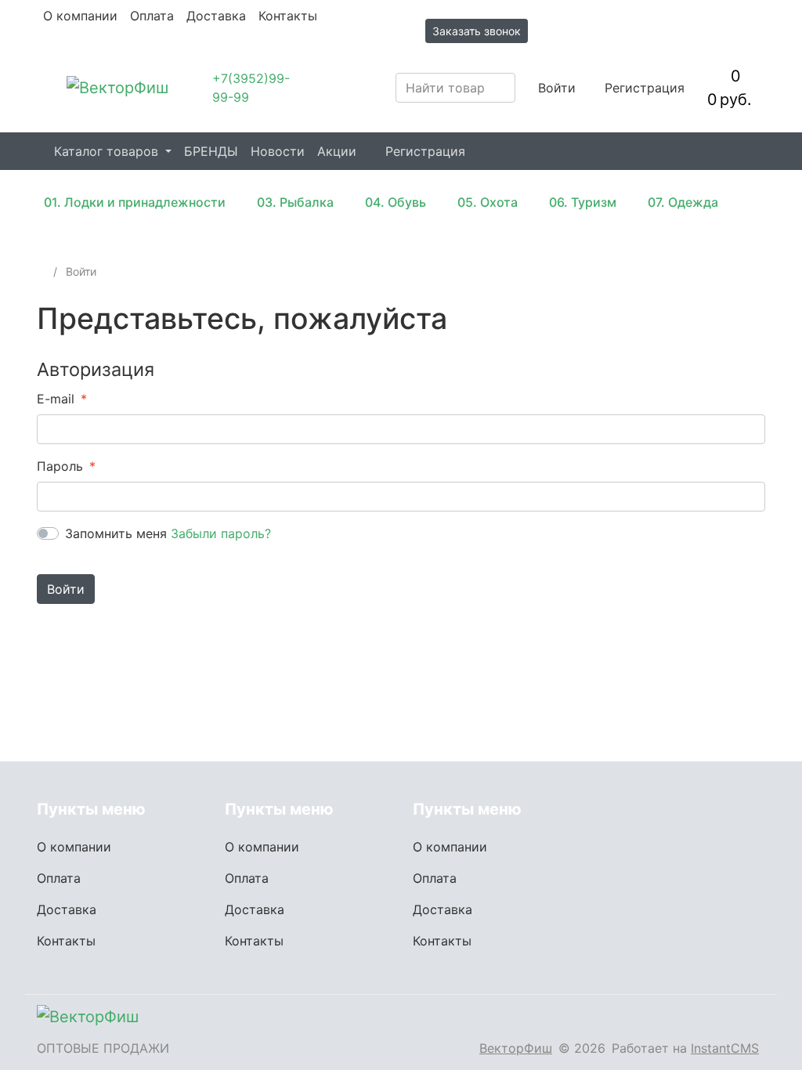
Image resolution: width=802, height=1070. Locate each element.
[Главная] (42, 271)
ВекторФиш (515, 1048)
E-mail (55, 399)
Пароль (60, 466)
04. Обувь (395, 202)
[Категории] (45, 88)
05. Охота (487, 202)
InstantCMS (725, 1048)
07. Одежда (683, 202)
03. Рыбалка (295, 202)
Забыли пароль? (221, 533)
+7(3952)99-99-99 (251, 87)
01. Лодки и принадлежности (135, 202)
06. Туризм (582, 202)
